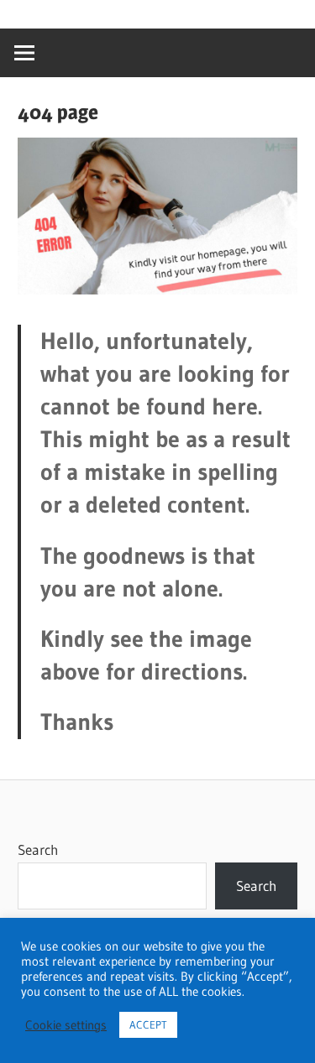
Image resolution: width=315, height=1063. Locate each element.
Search (38, 849)
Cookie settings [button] (66, 1025)
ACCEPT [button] (148, 1024)
